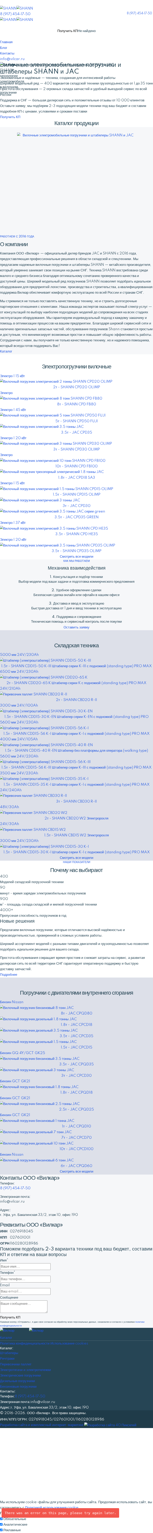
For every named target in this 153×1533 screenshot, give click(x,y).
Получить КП (67, 31)
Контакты (7, 53)
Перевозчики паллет (15, 1364)
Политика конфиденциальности (25, 1343)
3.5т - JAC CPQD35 (76, 1064)
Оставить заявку (76, 627)
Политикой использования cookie (51, 1508)
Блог (3, 48)
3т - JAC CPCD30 (76, 1076)
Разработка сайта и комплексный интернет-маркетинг (42, 1425)
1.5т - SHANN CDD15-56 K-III (76, 767)
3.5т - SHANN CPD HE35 (76, 534)
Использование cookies (69, 1343)
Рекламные (12, 1530)
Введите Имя (11, 1445)
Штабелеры (9, 1353)
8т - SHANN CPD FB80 (76, 404)
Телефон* (7, 1273)
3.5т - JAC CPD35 (76, 432)
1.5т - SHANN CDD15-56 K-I (76, 734)
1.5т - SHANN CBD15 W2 (76, 835)
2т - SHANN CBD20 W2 (76, 818)
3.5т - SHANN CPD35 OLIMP (76, 551)
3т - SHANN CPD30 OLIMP (76, 449)
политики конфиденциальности (49, 1496)
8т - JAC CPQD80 (76, 1013)
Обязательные (14, 1519)
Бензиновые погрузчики (18, 1386)
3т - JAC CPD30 (76, 506)
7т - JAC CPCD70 (76, 1138)
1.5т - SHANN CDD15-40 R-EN (76, 750)
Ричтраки (7, 1358)
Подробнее (8, 975)
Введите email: (12, 1458)
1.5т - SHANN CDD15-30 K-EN (76, 717)
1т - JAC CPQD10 (76, 1126)
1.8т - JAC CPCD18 (76, 1025)
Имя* (4, 1260)
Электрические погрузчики (20, 1375)
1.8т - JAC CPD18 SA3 (76, 478)
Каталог (6, 351)
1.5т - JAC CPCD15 (76, 1047)
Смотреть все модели (76, 556)
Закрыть (6, 1484)
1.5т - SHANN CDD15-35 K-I (77, 784)
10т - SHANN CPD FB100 (76, 466)
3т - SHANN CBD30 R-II (76, 801)
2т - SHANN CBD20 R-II (76, 700)
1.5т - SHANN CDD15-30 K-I (76, 852)
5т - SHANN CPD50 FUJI (76, 421)
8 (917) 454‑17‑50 (139, 13)
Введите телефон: (15, 1452)
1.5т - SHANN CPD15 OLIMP (76, 494)
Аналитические (15, 1524)
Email (5, 1285)
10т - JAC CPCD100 (76, 1149)
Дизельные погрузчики (17, 1381)
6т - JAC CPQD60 (76, 1166)
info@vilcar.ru (12, 59)
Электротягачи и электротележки (25, 1370)
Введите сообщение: (16, 1473)
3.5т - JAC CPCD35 (76, 1036)
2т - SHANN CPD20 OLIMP (76, 387)
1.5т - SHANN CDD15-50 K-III (76, 666)
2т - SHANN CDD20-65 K (76, 683)
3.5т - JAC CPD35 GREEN (77, 517)
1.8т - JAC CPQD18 (76, 1092)
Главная (6, 42)
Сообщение (9, 1297)
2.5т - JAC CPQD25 (76, 1109)
